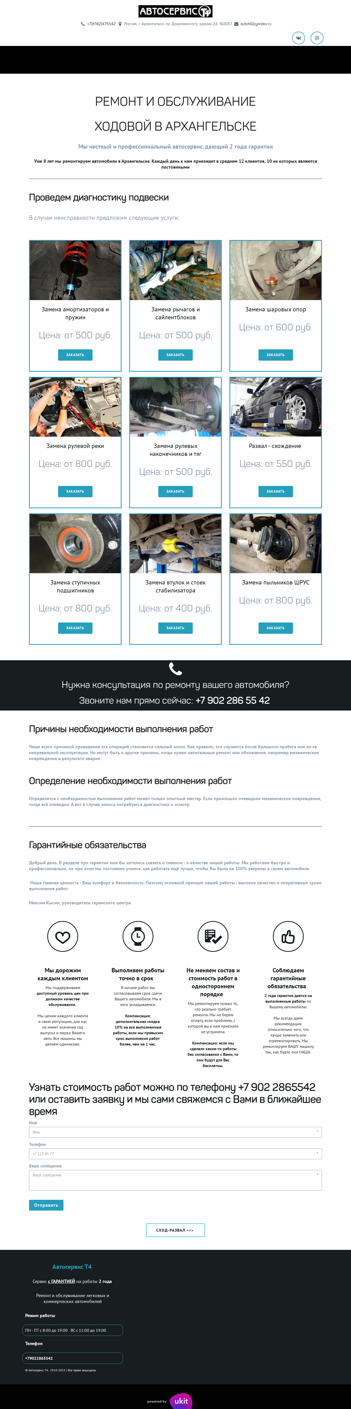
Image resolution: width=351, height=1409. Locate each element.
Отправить (46, 1205)
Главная (30, 60)
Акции (123, 60)
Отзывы (210, 60)
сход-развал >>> (175, 1230)
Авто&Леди (180, 60)
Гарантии (149, 60)
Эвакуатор (238, 60)
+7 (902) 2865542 (66, 60)
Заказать (75, 354)
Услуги (100, 60)
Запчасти (298, 60)
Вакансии (269, 60)
